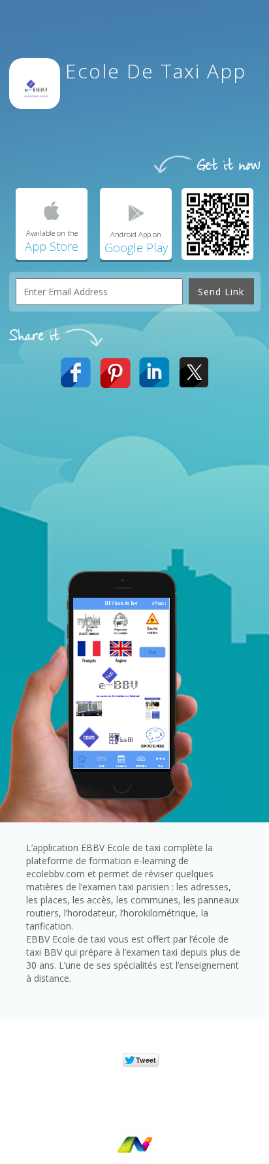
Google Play (136, 247)
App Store (51, 246)
